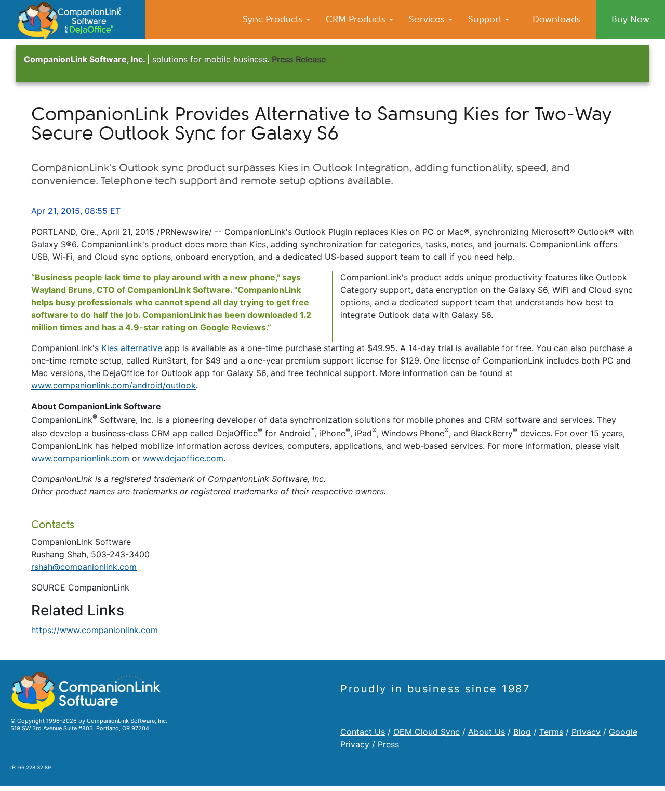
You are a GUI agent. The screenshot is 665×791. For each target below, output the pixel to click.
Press (388, 744)
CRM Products (357, 19)
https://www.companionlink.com (94, 630)
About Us (486, 732)
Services (428, 19)
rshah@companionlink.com (84, 566)
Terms (551, 732)
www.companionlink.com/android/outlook (113, 385)
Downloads (556, 19)
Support (486, 19)
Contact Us (362, 732)
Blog (522, 732)
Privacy (586, 732)
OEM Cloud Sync (426, 732)
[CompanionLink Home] (72, 19)
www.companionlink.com (80, 458)
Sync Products (274, 19)
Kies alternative (131, 348)
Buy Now (630, 19)
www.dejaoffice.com (183, 458)
